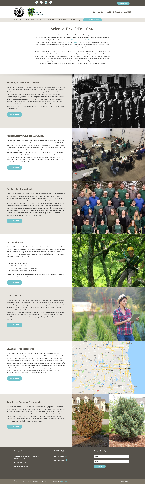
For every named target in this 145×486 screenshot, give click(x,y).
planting (76, 42)
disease (90, 40)
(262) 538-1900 (93, 20)
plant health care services (77, 40)
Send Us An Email (22, 466)
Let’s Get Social (59, 456)
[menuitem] (123, 3)
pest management (101, 40)
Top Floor (64, 481)
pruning (67, 42)
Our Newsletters (59, 460)
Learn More (14, 114)
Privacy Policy (125, 481)
